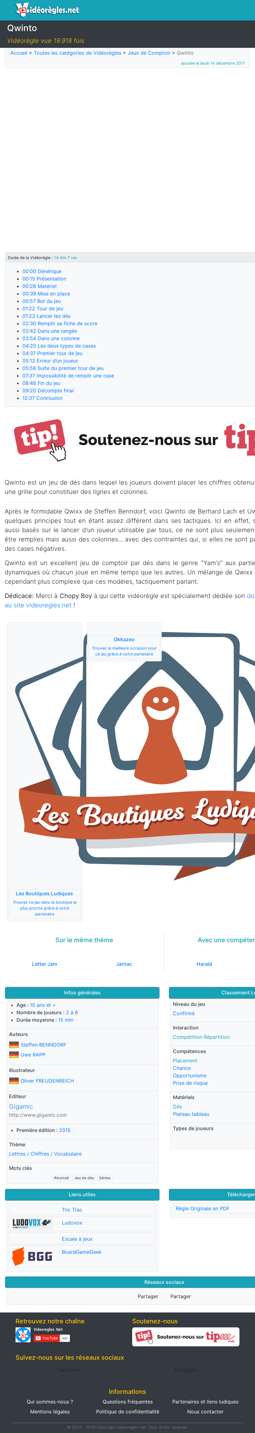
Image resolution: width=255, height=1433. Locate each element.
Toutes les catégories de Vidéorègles (77, 53)
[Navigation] (9, 11)
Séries (105, 1177)
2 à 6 (72, 1012)
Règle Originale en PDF (203, 1208)
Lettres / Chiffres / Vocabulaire (45, 1154)
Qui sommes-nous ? (50, 1402)
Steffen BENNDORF (43, 1045)
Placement (185, 1060)
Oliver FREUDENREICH (47, 1081)
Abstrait (61, 1177)
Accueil (18, 53)
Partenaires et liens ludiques (205, 1402)
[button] (45, 771)
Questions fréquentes (128, 1402)
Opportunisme (189, 1075)
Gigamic (21, 1106)
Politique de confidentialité (127, 1411)
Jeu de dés (84, 1177)
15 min (65, 1020)
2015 (65, 1130)
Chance (182, 1068)
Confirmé (184, 1013)
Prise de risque (190, 1083)
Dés (177, 1106)
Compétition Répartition (201, 1037)
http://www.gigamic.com (38, 1115)
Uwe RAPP (33, 1055)
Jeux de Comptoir (149, 53)
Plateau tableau (191, 1114)
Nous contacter (205, 1411)
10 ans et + (43, 1005)
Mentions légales (50, 1411)
